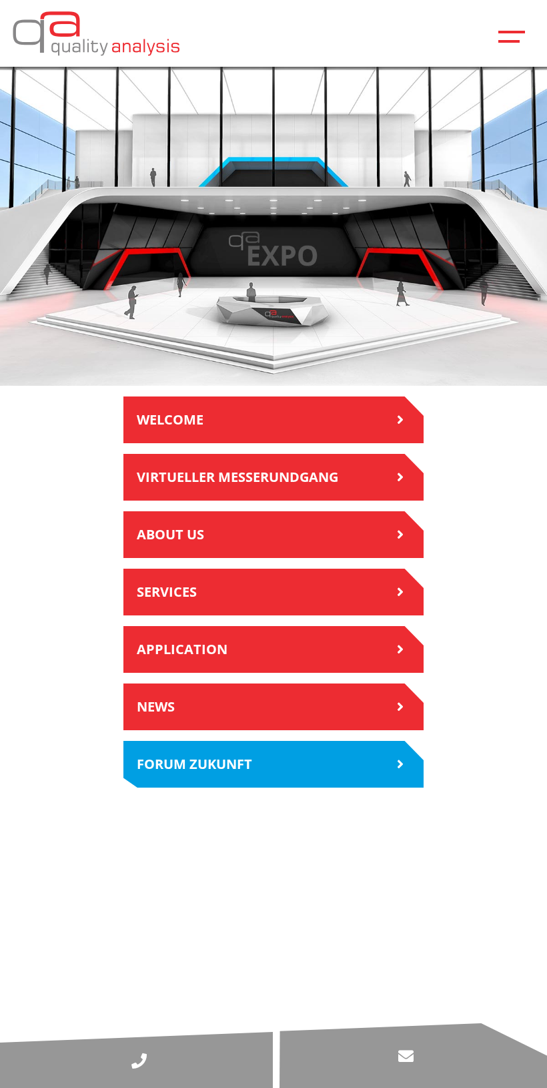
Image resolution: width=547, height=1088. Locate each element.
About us (170, 534)
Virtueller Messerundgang (237, 477)
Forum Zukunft (194, 764)
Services (167, 592)
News (156, 707)
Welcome (170, 420)
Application (182, 649)
